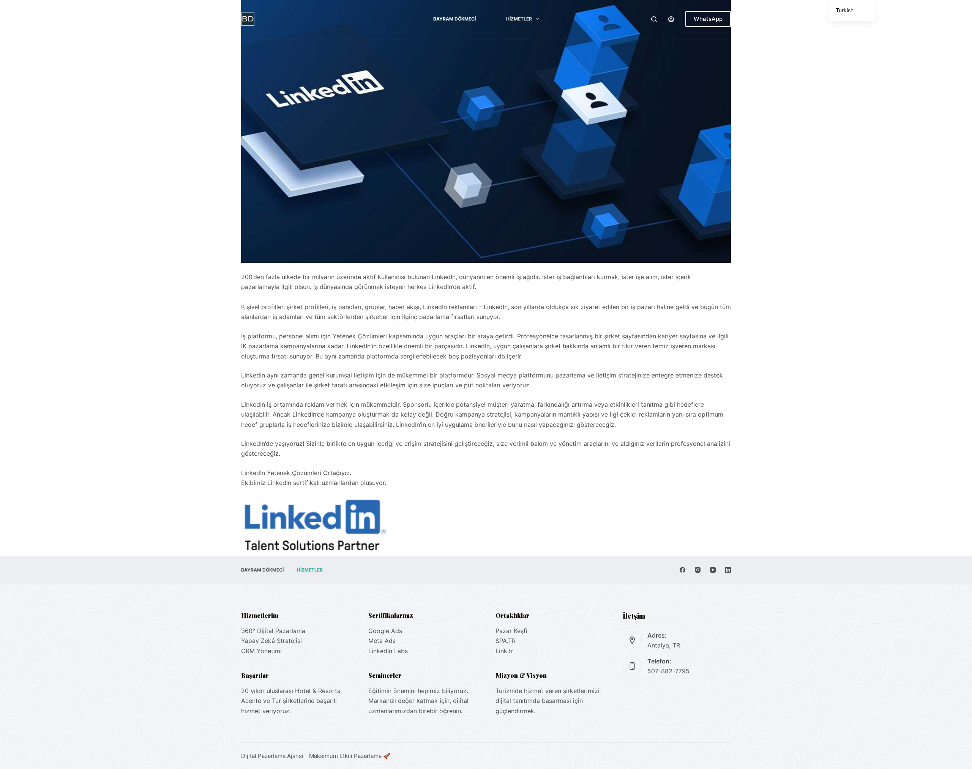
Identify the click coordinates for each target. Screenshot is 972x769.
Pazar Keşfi (511, 631)
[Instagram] (698, 570)
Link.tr (504, 651)
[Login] (671, 19)
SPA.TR (505, 640)
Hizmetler (519, 19)
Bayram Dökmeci (454, 19)
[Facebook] (682, 570)
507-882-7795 (668, 671)
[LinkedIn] (728, 570)
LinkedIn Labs (388, 651)
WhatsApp (708, 18)
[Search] (654, 19)
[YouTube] (713, 570)
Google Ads (385, 631)
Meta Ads (382, 640)
